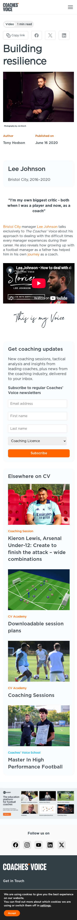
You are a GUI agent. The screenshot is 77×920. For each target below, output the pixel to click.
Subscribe (39, 453)
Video (10, 24)
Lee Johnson (47, 226)
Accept (12, 913)
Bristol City (12, 226)
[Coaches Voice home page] (12, 7)
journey (33, 254)
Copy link (18, 35)
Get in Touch (13, 881)
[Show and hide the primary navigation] (70, 7)
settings (45, 905)
